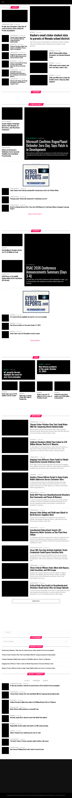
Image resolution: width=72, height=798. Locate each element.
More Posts (36, 601)
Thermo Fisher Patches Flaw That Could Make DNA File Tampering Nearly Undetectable (28, 655)
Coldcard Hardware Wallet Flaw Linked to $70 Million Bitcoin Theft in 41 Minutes (26, 659)
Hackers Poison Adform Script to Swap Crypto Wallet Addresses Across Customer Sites (28, 668)
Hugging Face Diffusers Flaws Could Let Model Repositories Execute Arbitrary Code (27, 664)
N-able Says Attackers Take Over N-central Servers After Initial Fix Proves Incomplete (28, 650)
